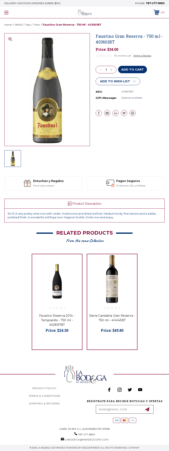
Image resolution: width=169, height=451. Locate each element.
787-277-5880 (155, 3)
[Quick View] (74, 262)
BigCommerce (91, 447)
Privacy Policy (44, 388)
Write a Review (142, 55)
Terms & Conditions (44, 395)
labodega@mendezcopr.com (86, 439)
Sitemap (134, 447)
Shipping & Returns (44, 403)
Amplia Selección (149, 181)
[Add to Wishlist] (74, 272)
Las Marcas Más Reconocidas (152, 185)
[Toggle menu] (20, 12)
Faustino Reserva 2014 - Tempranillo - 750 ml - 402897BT (57, 320)
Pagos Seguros (68, 181)
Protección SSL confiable (70, 185)
